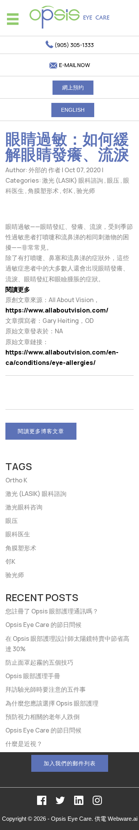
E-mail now (74, 65)
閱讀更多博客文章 (41, 431)
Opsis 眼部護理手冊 (32, 676)
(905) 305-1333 (73, 45)
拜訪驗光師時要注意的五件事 (45, 689)
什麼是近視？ (23, 743)
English (73, 110)
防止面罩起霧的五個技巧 (39, 662)
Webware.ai (122, 818)
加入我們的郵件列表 (70, 763)
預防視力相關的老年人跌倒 (42, 716)
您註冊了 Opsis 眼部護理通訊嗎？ (51, 611)
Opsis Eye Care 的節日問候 (43, 624)
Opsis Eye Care (71, 818)
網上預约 (73, 87)
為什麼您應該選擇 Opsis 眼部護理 (51, 703)
